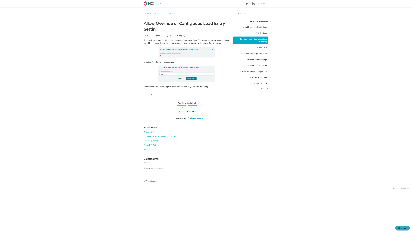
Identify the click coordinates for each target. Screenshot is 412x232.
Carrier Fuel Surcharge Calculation (253, 53)
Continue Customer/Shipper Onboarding (160, 136)
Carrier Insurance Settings (256, 59)
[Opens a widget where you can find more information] (402, 228)
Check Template (260, 83)
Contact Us (262, 4)
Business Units (149, 132)
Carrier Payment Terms (257, 65)
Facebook (145, 94)
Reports (147, 149)
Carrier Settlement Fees (257, 77)
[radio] (181, 107)
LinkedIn (151, 94)
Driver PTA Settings (152, 145)
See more (264, 88)
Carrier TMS (160, 13)
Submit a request (196, 118)
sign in (150, 168)
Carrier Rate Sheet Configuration (253, 71)
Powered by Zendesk (402, 188)
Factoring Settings (151, 141)
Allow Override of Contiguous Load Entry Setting (253, 40)
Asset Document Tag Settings (255, 27)
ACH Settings (261, 33)
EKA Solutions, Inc (149, 13)
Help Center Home (162, 4)
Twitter (148, 94)
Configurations (171, 13)
